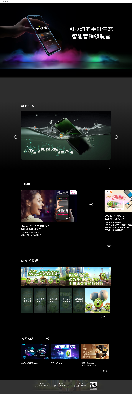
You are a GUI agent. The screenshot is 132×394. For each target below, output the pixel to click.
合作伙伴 (31, 1)
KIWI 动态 (26, 1)
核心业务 (15, 1)
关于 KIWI (20, 1)
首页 (11, 1)
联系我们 (40, 1)
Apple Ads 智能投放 (48, 1)
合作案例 (35, 1)
